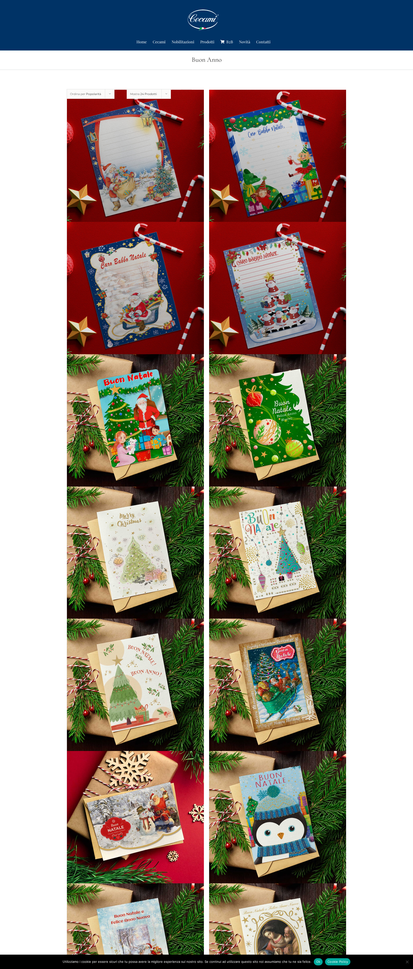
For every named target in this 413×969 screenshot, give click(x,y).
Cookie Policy (337, 961)
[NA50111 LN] (135, 158)
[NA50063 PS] (277, 819)
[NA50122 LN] (277, 158)
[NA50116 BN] (135, 687)
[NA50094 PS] (135, 819)
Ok (318, 961)
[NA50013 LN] (135, 291)
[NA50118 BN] (277, 423)
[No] (407, 961)
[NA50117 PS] (135, 423)
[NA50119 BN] (277, 687)
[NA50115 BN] (135, 555)
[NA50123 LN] (277, 291)
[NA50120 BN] (277, 555)
